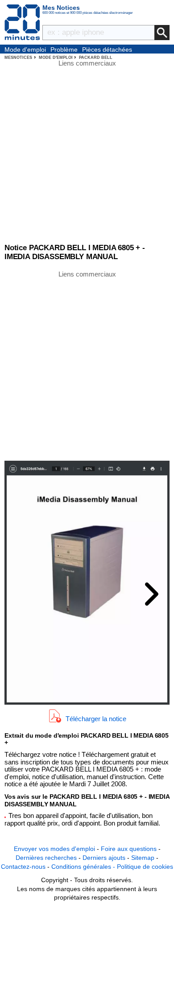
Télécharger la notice (96, 718)
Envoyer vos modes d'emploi (54, 848)
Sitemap (142, 857)
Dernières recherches (46, 857)
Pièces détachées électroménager (107, 50)
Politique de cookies (145, 866)
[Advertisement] (87, 365)
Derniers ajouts (104, 857)
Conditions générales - (84, 866)
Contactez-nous (23, 866)
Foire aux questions (129, 848)
